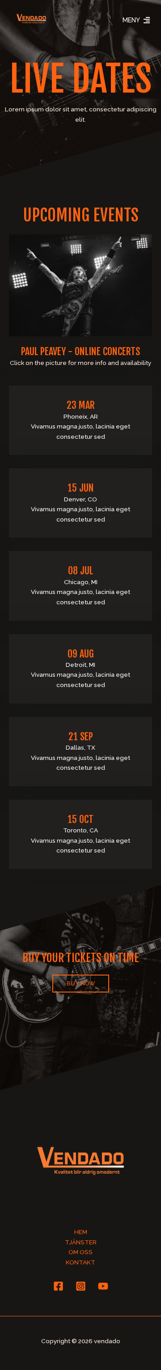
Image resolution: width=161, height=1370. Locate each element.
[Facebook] (58, 1286)
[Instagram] (81, 1286)
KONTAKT (80, 1262)
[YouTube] (103, 1286)
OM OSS (80, 1251)
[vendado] (31, 18)
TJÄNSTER (81, 1242)
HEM (80, 1231)
